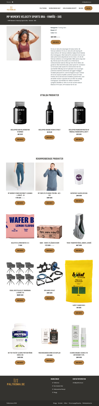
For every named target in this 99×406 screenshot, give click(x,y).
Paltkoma (43, 8)
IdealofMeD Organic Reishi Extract (49, 130)
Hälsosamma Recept (70, 8)
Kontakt (60, 403)
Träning (60, 27)
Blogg (81, 8)
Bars (64, 27)
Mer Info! (56, 42)
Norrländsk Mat (55, 8)
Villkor (66, 403)
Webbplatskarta (87, 403)
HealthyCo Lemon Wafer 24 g (20, 243)
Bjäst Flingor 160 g (79, 305)
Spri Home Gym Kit (49, 290)
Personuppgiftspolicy (75, 403)
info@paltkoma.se (86, 2)
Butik (88, 8)
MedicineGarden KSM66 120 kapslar (49, 353)
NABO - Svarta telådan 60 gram (49, 243)
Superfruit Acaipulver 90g (78, 193)
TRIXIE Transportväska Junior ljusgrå (79, 243)
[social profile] (12, 2)
